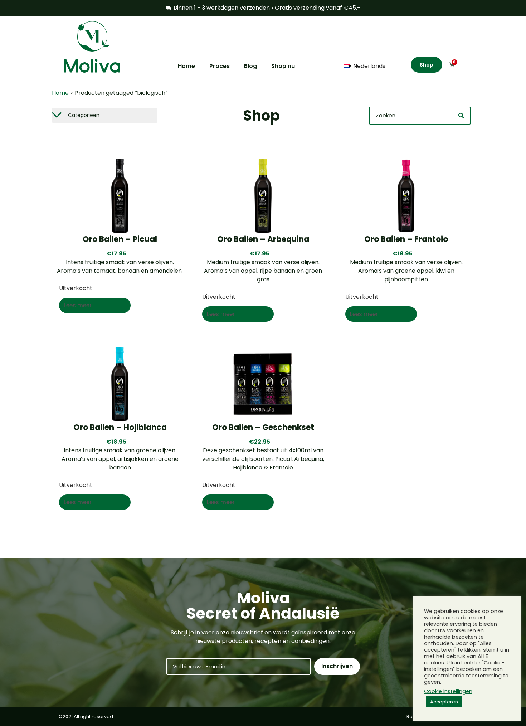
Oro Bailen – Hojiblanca (120, 427)
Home (60, 93)
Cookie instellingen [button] (448, 691)
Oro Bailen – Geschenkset (263, 427)
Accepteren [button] (444, 701)
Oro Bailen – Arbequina (263, 239)
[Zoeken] (461, 115)
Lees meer (78, 305)
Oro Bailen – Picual (120, 239)
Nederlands (369, 66)
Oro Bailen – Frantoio (406, 239)
